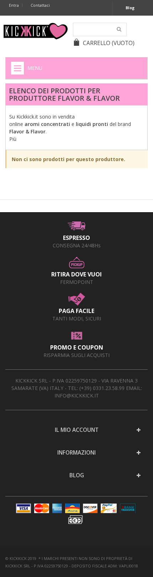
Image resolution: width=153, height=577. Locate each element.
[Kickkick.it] (36, 31)
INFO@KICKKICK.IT (76, 395)
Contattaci (40, 5)
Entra (14, 5)
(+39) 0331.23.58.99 (102, 388)
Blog (130, 7)
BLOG (76, 475)
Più (12, 139)
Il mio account (77, 430)
